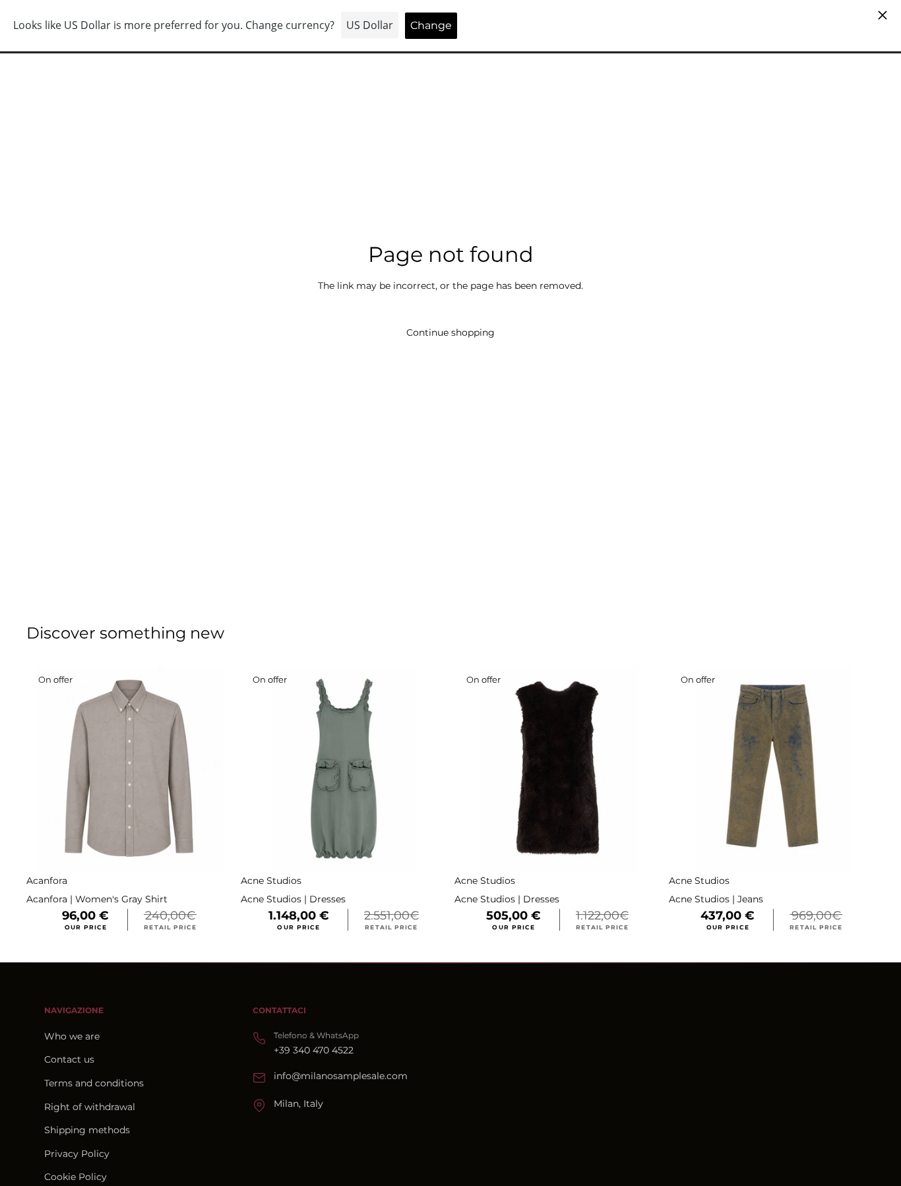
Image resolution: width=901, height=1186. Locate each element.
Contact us (69, 1059)
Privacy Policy (76, 1154)
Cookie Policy (75, 1177)
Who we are (72, 1036)
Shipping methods (87, 1130)
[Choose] (212, 852)
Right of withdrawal (89, 1107)
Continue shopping (450, 332)
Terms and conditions (94, 1083)
